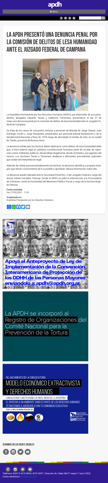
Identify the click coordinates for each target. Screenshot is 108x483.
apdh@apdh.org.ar (29, 476)
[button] (54, 11)
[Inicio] (54, 4)
